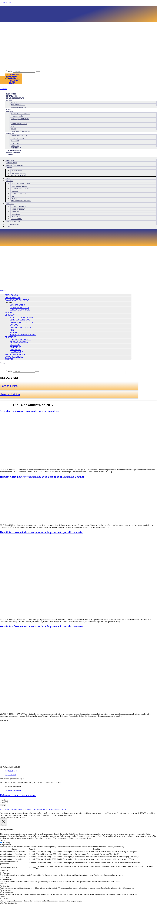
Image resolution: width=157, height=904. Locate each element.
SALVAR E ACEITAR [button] (8, 903)
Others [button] (2, 896)
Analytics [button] (3, 884)
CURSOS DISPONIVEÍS (18, 107)
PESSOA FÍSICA (13, 82)
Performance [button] (4, 877)
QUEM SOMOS (11, 94)
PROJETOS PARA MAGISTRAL (20, 131)
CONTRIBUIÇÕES (11, 96)
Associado (3, 290)
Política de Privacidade (13, 786)
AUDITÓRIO (15, 141)
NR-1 (12, 126)
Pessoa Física (9, 385)
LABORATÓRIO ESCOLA (19, 124)
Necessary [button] (3, 840)
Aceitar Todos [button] (19, 817)
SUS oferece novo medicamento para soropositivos (29, 410)
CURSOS (14, 121)
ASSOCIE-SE (11, 77)
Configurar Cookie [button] (7, 817)
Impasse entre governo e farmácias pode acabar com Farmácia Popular (42, 476)
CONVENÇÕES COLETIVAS (15, 98)
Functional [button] (4, 871)
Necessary (6, 842)
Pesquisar (9, 71)
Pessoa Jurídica (10, 394)
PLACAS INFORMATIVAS (14, 150)
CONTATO (9, 154)
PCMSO (8, 109)
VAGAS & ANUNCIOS (13, 152)
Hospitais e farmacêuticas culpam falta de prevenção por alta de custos (41, 532)
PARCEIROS (15, 146)
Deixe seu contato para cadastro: (18, 795)
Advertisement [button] (5, 890)
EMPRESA (15, 74)
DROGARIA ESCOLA (17, 138)
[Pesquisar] (38, 71)
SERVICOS (9, 111)
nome (2, 800)
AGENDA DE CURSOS (18, 105)
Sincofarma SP (5, 3)
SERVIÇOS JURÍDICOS (18, 116)
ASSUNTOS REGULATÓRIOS (20, 114)
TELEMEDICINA (16, 148)
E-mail (2, 803)
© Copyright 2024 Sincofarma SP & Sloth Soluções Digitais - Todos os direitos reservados (33, 809)
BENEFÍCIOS (10, 133)
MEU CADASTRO (16, 102)
